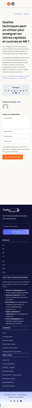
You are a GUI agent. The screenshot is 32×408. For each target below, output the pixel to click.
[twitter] (14, 401)
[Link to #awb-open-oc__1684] (13, 4)
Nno (5, 76)
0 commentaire (22, 78)
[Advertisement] (16, 189)
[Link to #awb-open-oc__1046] (9, 4)
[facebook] (11, 401)
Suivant (25, 14)
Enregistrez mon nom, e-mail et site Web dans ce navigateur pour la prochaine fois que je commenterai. (16, 149)
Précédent (18, 14)
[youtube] (21, 401)
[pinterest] (17, 401)
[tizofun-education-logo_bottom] (11, 209)
